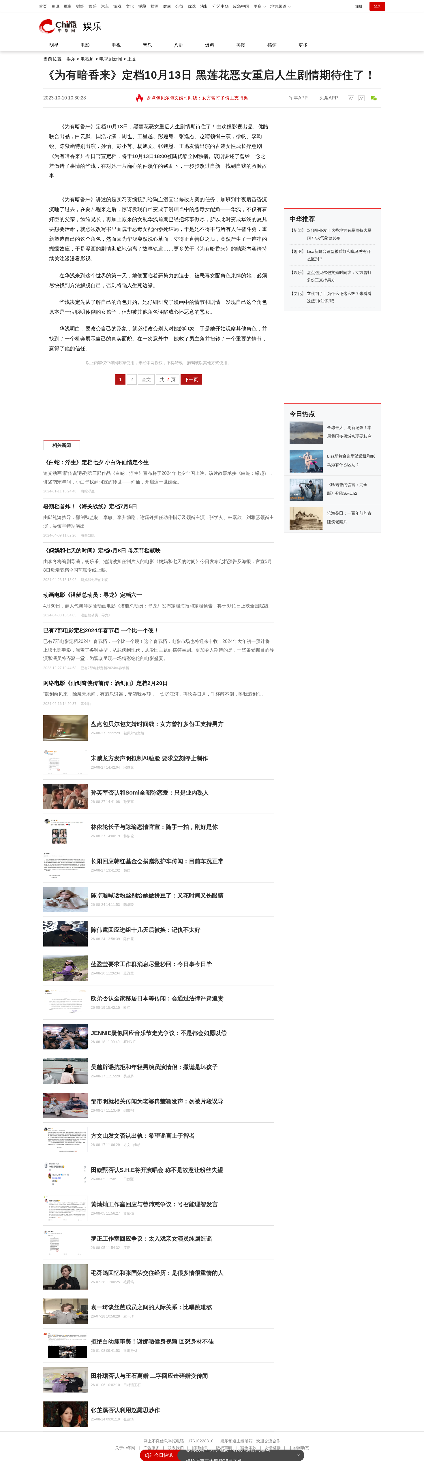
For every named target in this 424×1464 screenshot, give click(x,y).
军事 (68, 6)
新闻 (298, 230)
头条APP (328, 97)
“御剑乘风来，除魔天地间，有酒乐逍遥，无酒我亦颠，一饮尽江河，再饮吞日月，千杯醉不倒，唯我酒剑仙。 (154, 694)
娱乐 (93, 6)
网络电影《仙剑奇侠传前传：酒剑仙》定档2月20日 (105, 683)
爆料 (209, 45)
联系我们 (176, 1448)
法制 (204, 6)
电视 (116, 45)
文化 (130, 6)
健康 (167, 6)
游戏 (117, 6)
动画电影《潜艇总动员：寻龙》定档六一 (92, 595)
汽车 (105, 6)
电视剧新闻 (110, 59)
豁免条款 (248, 1448)
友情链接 (272, 1448)
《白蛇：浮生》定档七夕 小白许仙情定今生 (96, 462)
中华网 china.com (59, 26)
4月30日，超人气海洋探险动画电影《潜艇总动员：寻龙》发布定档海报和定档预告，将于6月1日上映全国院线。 (158, 605)
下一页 (191, 379)
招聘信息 (200, 1448)
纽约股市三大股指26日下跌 (214, 1455)
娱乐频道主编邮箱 (236, 1441)
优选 (192, 6)
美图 (240, 45)
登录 (377, 6)
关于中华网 (125, 1448)
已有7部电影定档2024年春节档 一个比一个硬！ (101, 630)
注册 (358, 6)
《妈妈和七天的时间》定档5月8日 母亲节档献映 (102, 550)
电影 (85, 45)
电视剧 (87, 59)
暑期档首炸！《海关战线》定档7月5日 (90, 506)
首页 (43, 6)
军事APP (298, 97)
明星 (54, 45)
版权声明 (224, 1448)
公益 (179, 6)
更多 (303, 45)
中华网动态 (299, 1448)
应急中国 (241, 6)
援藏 (142, 6)
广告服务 (151, 1448)
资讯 (55, 6)
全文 (146, 379)
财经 (80, 6)
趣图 (298, 251)
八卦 (178, 45)
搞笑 (272, 45)
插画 (155, 6)
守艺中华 (221, 6)
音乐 (147, 45)
